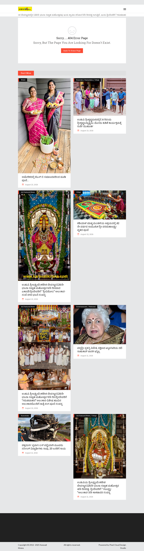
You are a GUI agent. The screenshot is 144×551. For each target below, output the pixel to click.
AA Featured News (28, 192)
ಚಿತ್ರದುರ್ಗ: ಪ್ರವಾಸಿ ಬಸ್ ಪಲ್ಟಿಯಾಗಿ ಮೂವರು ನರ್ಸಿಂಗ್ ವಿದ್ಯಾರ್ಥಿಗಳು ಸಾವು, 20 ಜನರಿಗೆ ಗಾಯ (44, 446)
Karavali (79, 80)
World (23, 80)
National (92, 307)
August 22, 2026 (86, 234)
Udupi (97, 80)
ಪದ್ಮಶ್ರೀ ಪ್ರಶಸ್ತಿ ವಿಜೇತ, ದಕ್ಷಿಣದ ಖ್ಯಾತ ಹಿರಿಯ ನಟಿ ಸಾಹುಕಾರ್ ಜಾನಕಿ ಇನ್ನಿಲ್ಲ (99, 349)
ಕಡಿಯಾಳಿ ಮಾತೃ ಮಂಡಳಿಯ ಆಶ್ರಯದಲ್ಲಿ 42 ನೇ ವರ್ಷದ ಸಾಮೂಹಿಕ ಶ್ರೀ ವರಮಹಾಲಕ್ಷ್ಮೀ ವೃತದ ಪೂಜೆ (98, 226)
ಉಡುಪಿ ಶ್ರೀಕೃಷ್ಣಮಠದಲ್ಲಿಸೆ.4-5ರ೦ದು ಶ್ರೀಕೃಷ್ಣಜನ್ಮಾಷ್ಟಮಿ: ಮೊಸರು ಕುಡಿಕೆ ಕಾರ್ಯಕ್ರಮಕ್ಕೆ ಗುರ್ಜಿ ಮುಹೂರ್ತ (99, 123)
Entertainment (81, 307)
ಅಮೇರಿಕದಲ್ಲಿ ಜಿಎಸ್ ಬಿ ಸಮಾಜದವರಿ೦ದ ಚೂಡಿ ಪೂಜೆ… (44, 178)
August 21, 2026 (86, 355)
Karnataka (89, 80)
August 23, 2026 (31, 184)
